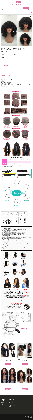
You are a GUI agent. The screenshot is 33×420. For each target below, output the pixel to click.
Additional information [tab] (9, 75)
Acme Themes (30, 418)
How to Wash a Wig (12, 408)
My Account (18, 2)
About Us (2, 402)
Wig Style (3, 54)
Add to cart (5, 65)
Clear (27, 61)
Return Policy (3, 409)
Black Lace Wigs (8, 72)
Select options (8, 364)
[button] (31, 13)
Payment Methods (3, 406)
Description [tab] (3, 75)
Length (3, 57)
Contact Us (2, 404)
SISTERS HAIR (16, 4)
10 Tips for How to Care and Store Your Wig (12, 402)
